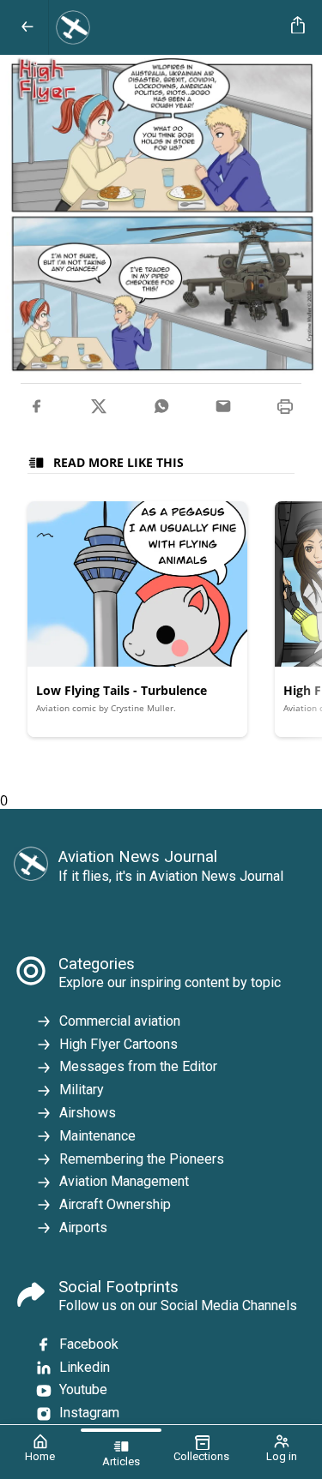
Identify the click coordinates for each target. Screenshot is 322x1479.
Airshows (87, 1113)
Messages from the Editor (138, 1066)
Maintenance (97, 1136)
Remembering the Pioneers (141, 1159)
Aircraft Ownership (115, 1204)
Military (81, 1089)
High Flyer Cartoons (118, 1044)
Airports (83, 1227)
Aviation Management (124, 1181)
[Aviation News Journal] (166, 27)
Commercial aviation (119, 1021)
